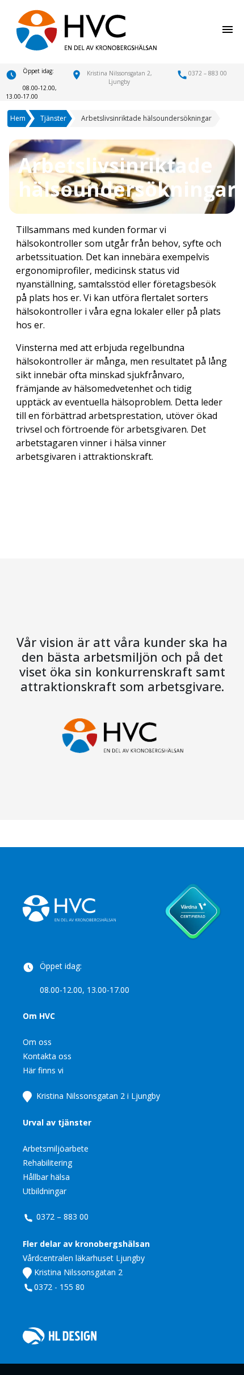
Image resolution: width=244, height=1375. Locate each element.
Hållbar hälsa (46, 1176)
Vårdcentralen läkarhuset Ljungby (84, 1258)
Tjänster (53, 118)
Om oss (37, 1041)
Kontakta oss (47, 1056)
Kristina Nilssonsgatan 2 (77, 1272)
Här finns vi (43, 1070)
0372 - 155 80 (59, 1286)
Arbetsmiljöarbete (56, 1148)
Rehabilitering (47, 1162)
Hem (18, 118)
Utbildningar (44, 1191)
